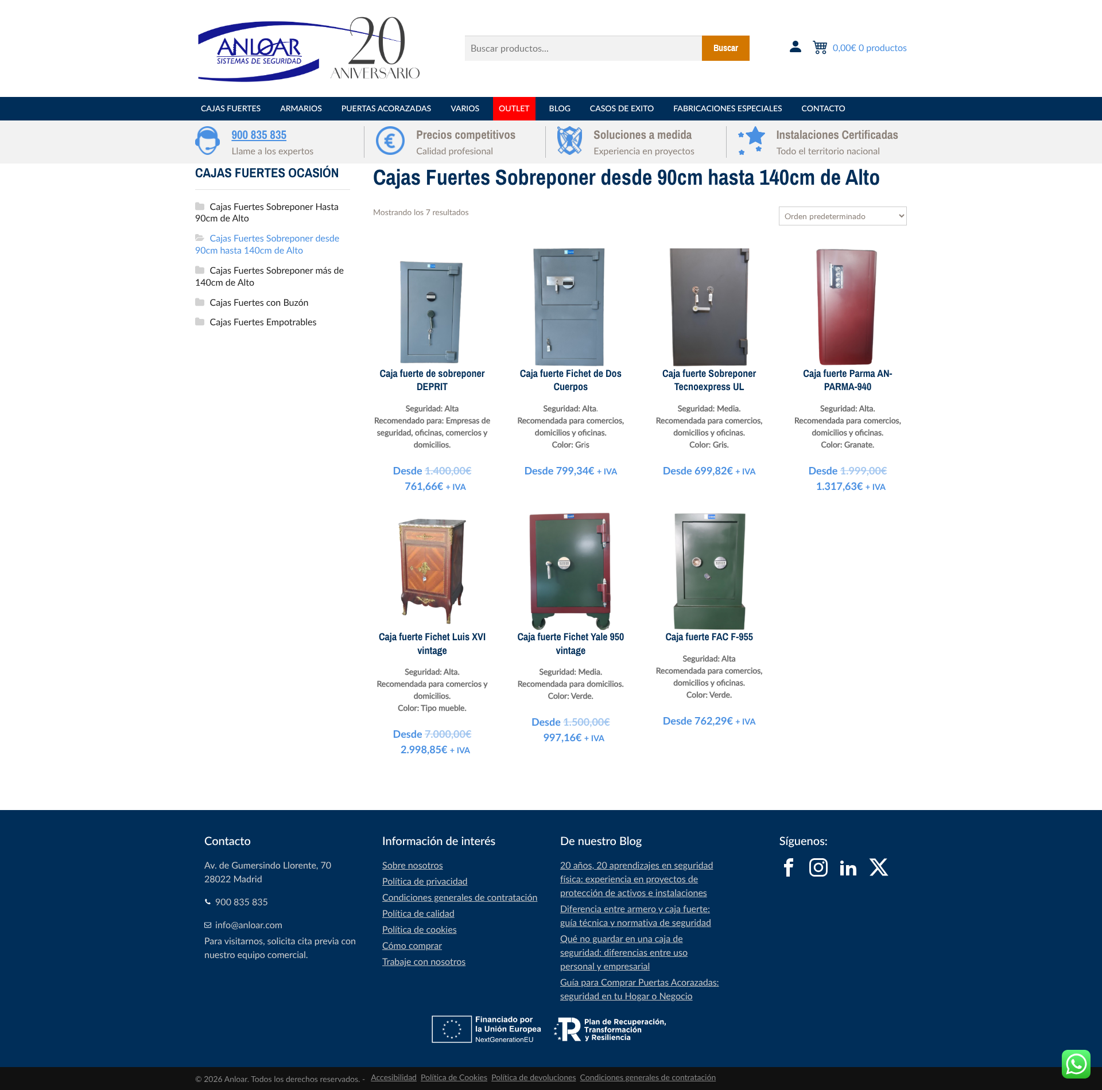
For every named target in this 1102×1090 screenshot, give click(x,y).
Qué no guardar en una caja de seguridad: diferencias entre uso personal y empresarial (624, 952)
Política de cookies (419, 929)
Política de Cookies (454, 1077)
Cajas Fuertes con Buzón (259, 302)
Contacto (823, 108)
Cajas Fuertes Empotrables (263, 322)
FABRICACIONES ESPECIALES (727, 108)
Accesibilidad (394, 1077)
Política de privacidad (425, 881)
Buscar (725, 48)
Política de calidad (418, 913)
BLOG (560, 108)
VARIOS (465, 108)
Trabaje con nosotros (423, 961)
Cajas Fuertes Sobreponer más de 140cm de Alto (269, 276)
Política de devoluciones (533, 1077)
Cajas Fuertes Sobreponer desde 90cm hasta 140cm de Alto (267, 244)
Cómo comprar (412, 945)
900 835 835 (258, 134)
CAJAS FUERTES (231, 108)
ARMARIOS (301, 108)
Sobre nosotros (412, 865)
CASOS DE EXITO (622, 108)
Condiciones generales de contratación (459, 897)
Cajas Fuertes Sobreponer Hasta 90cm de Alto (267, 212)
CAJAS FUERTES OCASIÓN (267, 173)
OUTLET (514, 108)
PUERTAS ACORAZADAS (386, 108)
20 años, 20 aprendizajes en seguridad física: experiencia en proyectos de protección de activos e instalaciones (636, 879)
